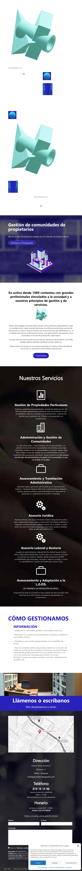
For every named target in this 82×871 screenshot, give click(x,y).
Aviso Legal (69, 867)
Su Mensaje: (12, 828)
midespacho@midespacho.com (41, 776)
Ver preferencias (71, 863)
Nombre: (11, 820)
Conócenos (41, 355)
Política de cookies (43, 867)
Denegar (55, 863)
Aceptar (38, 863)
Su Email (44, 820)
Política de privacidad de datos (57, 867)
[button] (78, 846)
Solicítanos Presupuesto (21, 242)
